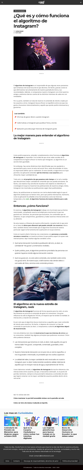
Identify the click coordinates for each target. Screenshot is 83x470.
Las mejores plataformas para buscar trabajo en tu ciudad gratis (49, 432)
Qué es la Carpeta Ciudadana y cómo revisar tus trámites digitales (31, 433)
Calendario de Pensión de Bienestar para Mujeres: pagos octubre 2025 (11, 432)
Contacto (16, 461)
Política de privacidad (69, 461)
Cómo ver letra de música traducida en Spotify (30, 403)
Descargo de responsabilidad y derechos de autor (41, 461)
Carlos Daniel (19, 31)
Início (7, 461)
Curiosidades (25, 413)
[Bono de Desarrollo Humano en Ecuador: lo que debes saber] (70, 425)
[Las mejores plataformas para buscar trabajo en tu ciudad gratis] (51, 425)
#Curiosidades (20, 11)
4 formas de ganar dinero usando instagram (33, 117)
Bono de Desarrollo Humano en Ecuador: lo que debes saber (69, 432)
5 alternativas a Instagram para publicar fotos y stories (37, 123)
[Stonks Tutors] (41, 2)
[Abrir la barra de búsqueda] (2, 2)
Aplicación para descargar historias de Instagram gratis (37, 129)
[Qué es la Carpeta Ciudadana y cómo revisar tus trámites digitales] (31, 425)
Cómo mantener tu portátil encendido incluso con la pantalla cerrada (39, 398)
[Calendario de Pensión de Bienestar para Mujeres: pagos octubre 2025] (12, 425)
